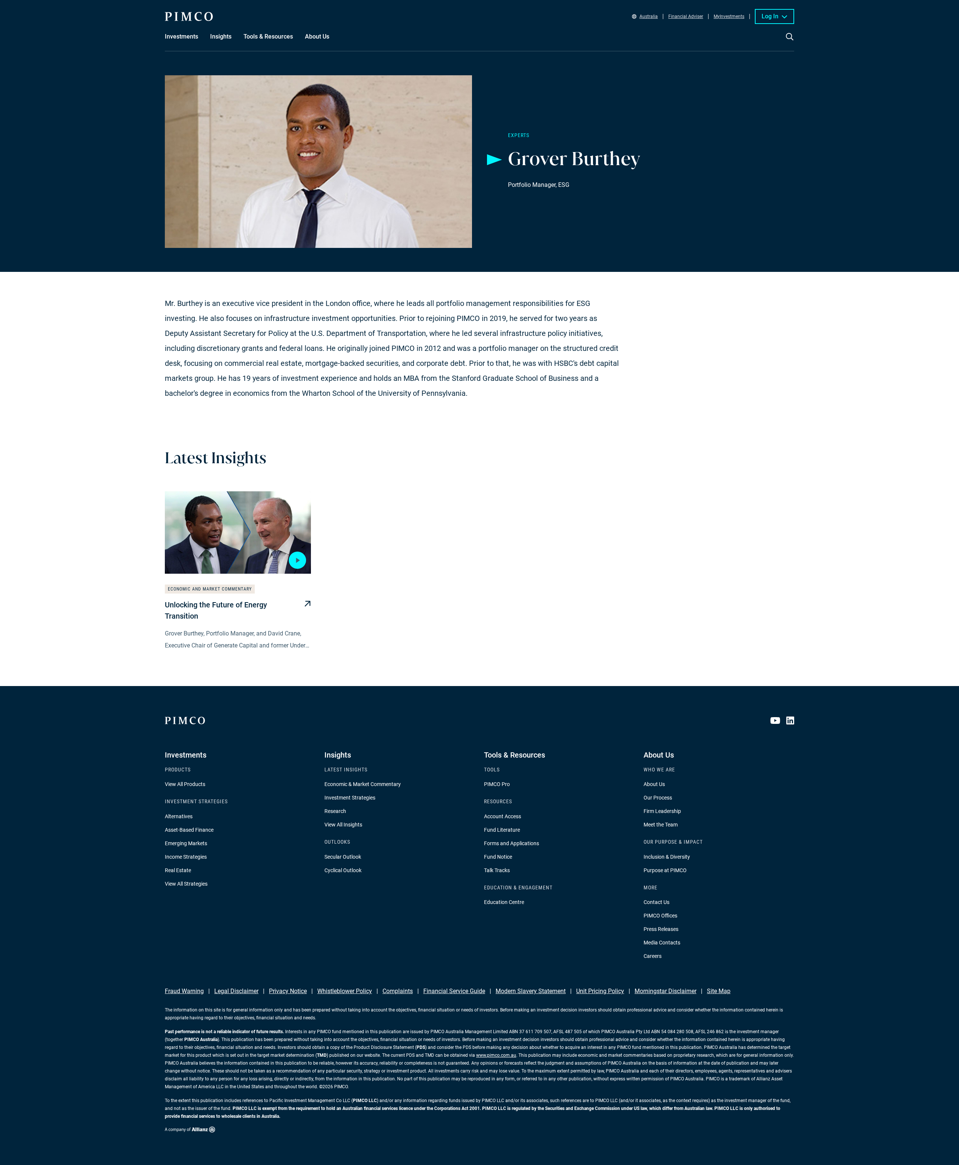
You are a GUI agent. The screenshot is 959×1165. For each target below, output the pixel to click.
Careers (653, 956)
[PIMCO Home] (189, 16)
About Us (654, 784)
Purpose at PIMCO (665, 870)
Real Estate (178, 870)
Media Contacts (662, 943)
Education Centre (504, 902)
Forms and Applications (511, 843)
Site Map (718, 991)
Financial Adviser (685, 16)
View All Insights (343, 825)
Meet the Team (661, 825)
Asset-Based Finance (189, 830)
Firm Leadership (662, 811)
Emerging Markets (186, 843)
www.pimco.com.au (496, 1055)
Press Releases (661, 929)
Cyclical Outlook (342, 870)
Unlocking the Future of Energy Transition (216, 610)
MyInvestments (729, 16)
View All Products (185, 784)
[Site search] (789, 42)
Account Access (502, 816)
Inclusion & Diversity (667, 857)
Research (335, 811)
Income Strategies (186, 857)
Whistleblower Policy (344, 991)
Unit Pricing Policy (600, 991)
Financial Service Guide (454, 991)
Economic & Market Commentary (362, 784)
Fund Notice (498, 857)
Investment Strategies (349, 798)
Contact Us (656, 902)
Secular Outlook (342, 857)
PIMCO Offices (660, 916)
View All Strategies (186, 884)
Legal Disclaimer (236, 991)
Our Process (658, 798)
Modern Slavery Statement (531, 991)
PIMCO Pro (497, 784)
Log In (770, 16)
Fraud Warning (184, 991)
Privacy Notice (288, 991)
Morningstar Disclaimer (665, 991)
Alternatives (179, 816)
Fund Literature (502, 830)
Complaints (397, 991)
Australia (648, 16)
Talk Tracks (497, 870)
